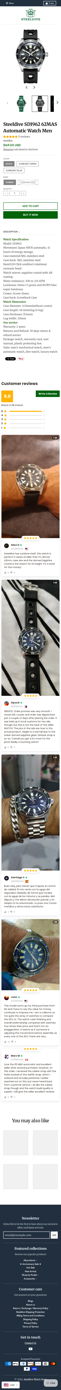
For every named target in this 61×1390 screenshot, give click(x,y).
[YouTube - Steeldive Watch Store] (31, 1349)
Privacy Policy (30, 1323)
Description (10, 231)
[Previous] (27, 87)
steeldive (8, 140)
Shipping (8, 149)
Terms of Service (30, 1326)
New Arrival (30, 1271)
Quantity (7, 189)
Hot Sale (30, 1267)
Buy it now (30, 214)
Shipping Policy (30, 1319)
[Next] (34, 87)
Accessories (29, 1278)
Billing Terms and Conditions (30, 1315)
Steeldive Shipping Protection (30, 1312)
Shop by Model (29, 1274)
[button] (30, 137)
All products (29, 1260)
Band (5, 177)
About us (30, 1304)
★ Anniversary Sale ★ (30, 1264)
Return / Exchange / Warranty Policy (30, 1308)
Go (54, 1235)
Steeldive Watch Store (35, 1379)
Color (6, 159)
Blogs (30, 1300)
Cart (51, 3)
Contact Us (30, 1343)
